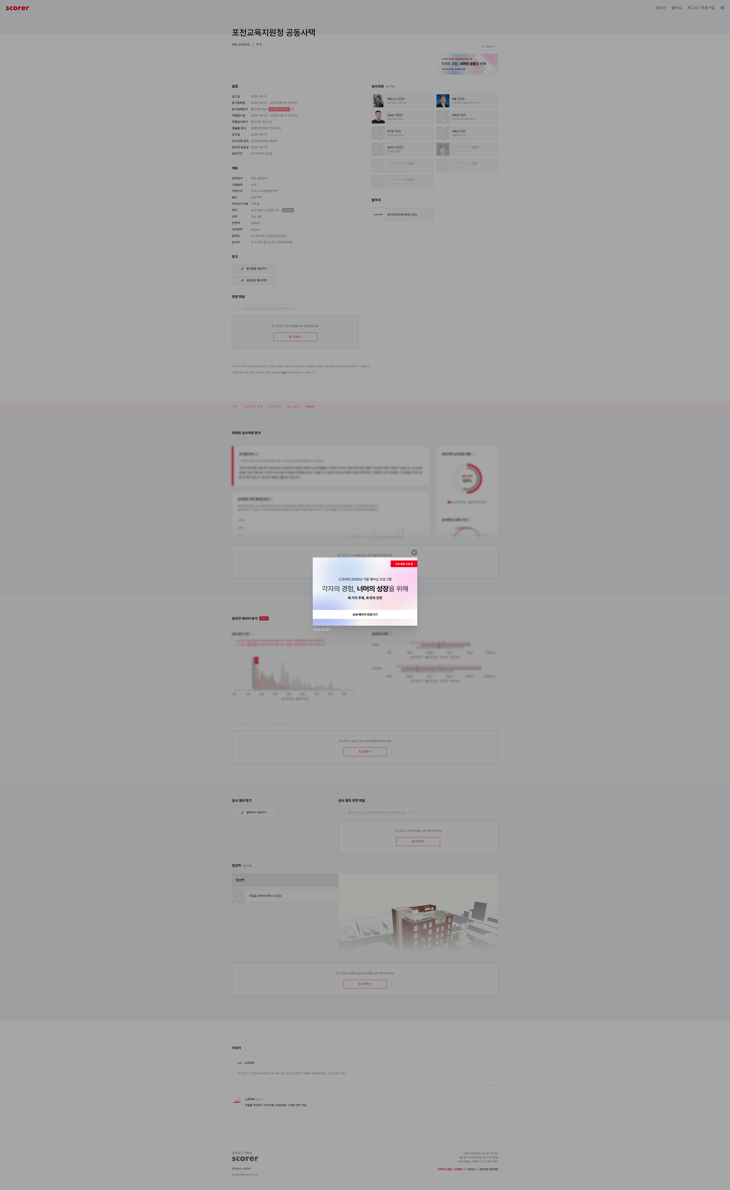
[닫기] (414, 552)
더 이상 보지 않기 (321, 629)
